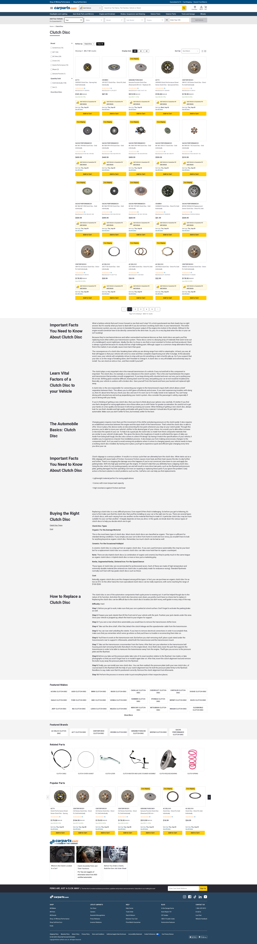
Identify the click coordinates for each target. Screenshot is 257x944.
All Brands (53, 915)
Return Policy (75, 934)
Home (52, 26)
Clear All (100, 44)
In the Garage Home (167, 908)
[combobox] (73, 20)
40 (141, 51)
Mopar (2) (56, 69)
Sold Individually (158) (59, 83)
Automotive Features (168, 922)
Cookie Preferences (150, 934)
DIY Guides (164, 915)
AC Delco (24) (57, 56)
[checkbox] (51, 48)
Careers (92, 912)
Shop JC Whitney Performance (59, 919)
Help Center (129, 908)
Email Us (198, 912)
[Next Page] (157, 309)
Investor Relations (96, 922)
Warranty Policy (65, 934)
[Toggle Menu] (51, 8)
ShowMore (128, 715)
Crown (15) (56, 61)
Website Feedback (201, 919)
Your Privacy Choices (168, 934)
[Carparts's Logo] (66, 8)
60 (146, 51)
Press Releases (95, 919)
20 (135, 51)
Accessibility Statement (135, 934)
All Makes (53, 908)
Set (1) (55, 87)
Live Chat (198, 915)
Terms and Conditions (98, 934)
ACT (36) (55, 52)
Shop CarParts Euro (56, 922)
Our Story (93, 908)
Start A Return (130, 915)
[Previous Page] (124, 309)
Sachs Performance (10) (60, 65)
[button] (89, 44)
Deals (51, 926)
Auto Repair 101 (166, 912)
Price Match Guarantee (133, 922)
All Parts (52, 912)
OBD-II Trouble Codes (168, 919)
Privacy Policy (86, 934)
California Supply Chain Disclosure (116, 934)
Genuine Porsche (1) (59, 73)
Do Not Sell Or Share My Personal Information (62, 937)
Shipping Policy (54, 934)
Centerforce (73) (58, 48)
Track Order (129, 912)
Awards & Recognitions (97, 915)
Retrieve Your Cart (132, 919)
